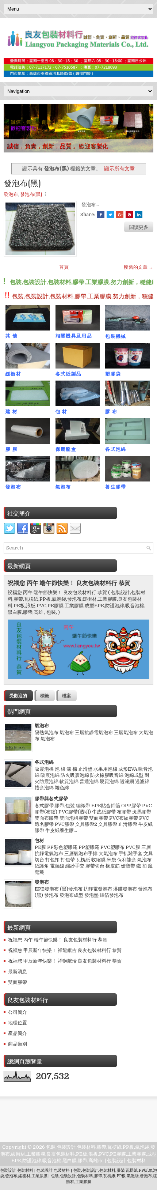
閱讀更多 (138, 226)
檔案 (66, 695)
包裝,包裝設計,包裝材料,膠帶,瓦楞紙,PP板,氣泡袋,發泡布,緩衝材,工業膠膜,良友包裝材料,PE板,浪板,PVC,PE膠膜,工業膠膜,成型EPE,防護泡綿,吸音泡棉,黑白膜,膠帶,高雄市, (78, 1153)
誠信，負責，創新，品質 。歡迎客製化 (57, 145)
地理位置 (17, 1022)
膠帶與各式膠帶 (51, 798)
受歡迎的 (18, 695)
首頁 (64, 267)
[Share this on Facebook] (100, 214)
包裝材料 (136, 1160)
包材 (39, 840)
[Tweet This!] (110, 214)
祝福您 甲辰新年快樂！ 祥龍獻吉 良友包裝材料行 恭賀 (65, 950)
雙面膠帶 (17, 982)
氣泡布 (42, 725)
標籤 (44, 695)
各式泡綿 (44, 762)
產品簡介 (17, 1033)
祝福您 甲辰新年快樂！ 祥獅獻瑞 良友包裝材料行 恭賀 (65, 961)
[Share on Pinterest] (129, 214)
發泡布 (11, 193)
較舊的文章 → (138, 267)
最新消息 (17, 971)
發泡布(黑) (22, 182)
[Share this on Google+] (119, 214)
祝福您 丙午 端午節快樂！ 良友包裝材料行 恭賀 (69, 583)
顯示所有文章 (119, 168)
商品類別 (17, 1044)
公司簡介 (17, 1012)
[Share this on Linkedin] (138, 214)
